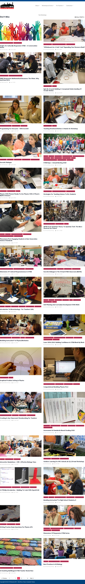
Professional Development (59, 44)
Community (69, 5)
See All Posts (79, 17)
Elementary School (67, 156)
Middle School (17, 159)
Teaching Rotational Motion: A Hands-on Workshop (60, 128)
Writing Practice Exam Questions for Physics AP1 (16, 527)
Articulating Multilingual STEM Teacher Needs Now (16, 571)
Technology (24, 125)
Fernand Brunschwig (49, 49)
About (37, 5)
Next (31, 578)
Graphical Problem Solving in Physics (12, 380)
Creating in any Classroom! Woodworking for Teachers (18, 418)
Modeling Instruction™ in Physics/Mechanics (14, 340)
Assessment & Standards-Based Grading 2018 (59, 430)
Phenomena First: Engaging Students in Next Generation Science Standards (18, 239)
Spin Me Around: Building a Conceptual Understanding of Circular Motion (62, 89)
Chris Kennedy (4, 49)
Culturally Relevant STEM (7, 42)
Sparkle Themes (31, 581)
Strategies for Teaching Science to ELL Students (59, 194)
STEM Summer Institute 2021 (15, 75)
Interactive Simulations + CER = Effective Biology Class (18, 462)
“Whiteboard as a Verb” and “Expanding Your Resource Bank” (64, 47)
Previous (5, 578)
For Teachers (59, 5)
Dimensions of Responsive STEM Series (56, 533)
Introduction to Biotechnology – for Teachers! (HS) (17, 309)
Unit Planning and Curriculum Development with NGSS (61, 305)
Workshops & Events (47, 5)
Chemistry (51, 156)
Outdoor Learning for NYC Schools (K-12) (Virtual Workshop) (63, 461)
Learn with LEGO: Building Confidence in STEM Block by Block (63, 342)
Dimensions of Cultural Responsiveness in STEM (16, 272)
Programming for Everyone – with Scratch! (14, 128)
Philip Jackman (4, 82)
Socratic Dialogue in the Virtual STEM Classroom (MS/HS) (62, 272)
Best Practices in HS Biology (52, 564)
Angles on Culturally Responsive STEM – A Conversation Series (18, 46)
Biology (46, 156)
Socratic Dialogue (6, 162)
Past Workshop (17, 42)
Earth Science (58, 156)
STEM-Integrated (71, 44)
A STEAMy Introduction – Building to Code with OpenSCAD (19, 490)
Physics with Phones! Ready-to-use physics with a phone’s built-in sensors (19, 194)
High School (10, 159)
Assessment (3, 159)
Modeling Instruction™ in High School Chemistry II (59, 500)
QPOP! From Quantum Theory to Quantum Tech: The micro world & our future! (62, 227)
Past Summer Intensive (19, 268)
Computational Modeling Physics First (55, 387)
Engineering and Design (6, 125)
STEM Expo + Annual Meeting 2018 (54, 163)
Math (52, 158)
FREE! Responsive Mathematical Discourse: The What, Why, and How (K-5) (19, 79)
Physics (54, 86)
